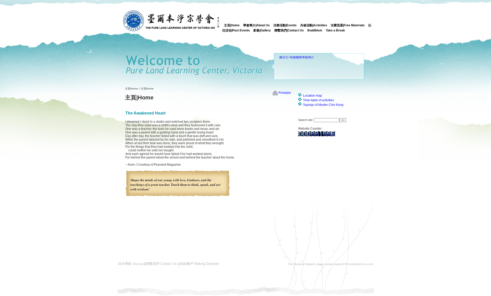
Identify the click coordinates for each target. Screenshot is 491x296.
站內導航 (131, 264)
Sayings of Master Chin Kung (323, 105)
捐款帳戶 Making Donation (199, 264)
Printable (284, 93)
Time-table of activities (318, 100)
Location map (312, 95)
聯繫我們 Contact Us (161, 264)
